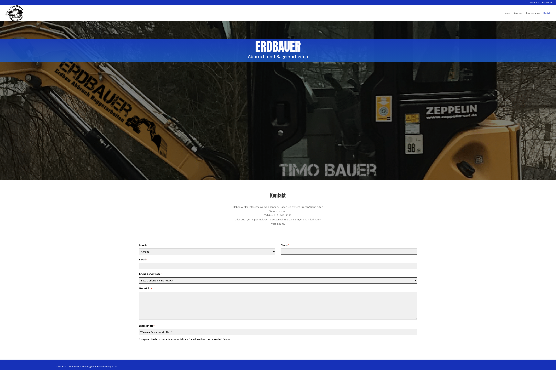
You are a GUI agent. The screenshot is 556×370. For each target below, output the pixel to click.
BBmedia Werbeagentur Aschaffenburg (91, 366)
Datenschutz (534, 2)
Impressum (547, 2)
